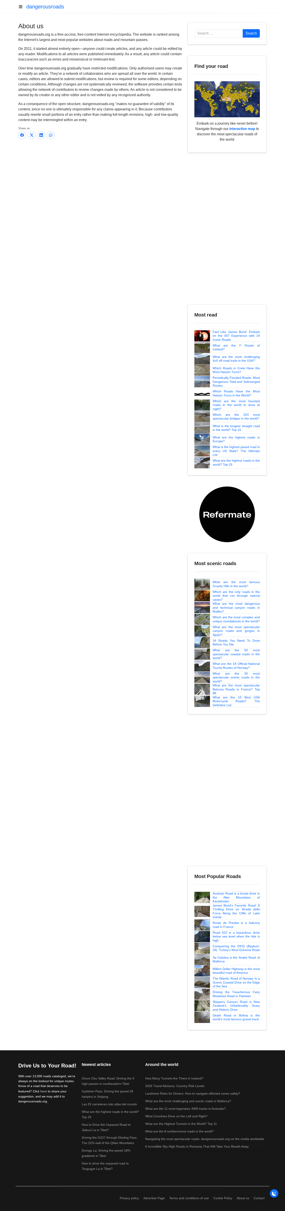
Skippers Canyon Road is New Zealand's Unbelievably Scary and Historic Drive (236, 1005)
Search (251, 33)
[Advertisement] (100, 177)
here (43, 1091)
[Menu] (22, 6)
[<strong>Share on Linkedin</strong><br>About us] (41, 135)
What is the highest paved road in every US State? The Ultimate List (236, 450)
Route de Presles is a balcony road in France (236, 925)
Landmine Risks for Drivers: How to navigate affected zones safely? (192, 1093)
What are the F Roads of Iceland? (236, 347)
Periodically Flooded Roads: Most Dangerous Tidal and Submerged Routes (236, 381)
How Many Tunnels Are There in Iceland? (174, 1078)
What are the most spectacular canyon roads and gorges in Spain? (236, 631)
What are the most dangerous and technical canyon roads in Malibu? (236, 607)
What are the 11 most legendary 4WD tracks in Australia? (185, 1108)
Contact (259, 1198)
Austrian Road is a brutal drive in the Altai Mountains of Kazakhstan (236, 897)
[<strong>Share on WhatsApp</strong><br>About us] (51, 135)
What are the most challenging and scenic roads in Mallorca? (188, 1101)
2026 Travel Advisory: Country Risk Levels (174, 1086)
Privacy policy (129, 1198)
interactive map (242, 129)
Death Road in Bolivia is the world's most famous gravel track (236, 1017)
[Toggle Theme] (274, 1193)
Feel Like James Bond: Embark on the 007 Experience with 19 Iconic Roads (236, 335)
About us (243, 1198)
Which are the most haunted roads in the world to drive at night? (236, 405)
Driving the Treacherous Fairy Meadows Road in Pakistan (236, 994)
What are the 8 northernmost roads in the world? (179, 1131)
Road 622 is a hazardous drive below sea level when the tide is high (236, 936)
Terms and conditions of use (189, 1198)
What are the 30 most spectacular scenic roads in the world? (236, 677)
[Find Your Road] (227, 99)
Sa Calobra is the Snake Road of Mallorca (236, 959)
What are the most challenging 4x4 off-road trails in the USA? (236, 359)
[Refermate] (227, 514)
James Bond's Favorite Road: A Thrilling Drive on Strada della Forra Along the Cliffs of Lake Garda (236, 911)
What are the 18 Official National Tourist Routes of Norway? (236, 665)
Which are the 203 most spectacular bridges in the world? (236, 416)
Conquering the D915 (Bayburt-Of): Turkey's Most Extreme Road (236, 948)
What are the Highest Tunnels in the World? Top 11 (181, 1124)
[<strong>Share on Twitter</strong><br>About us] (31, 135)
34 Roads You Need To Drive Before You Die (236, 642)
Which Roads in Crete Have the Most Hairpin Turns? (236, 370)
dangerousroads (45, 7)
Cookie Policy (222, 1198)
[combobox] (218, 33)
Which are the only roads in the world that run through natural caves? (236, 595)
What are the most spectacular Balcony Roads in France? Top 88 (236, 689)
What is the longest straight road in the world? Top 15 (236, 428)
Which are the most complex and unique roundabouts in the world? (236, 619)
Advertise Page (154, 1198)
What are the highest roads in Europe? (236, 439)
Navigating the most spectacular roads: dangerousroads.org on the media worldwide (204, 1139)
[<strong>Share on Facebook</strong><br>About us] (22, 135)
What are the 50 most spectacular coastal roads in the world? (236, 654)
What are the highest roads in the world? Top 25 (236, 462)
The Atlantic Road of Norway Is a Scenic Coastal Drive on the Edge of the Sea (236, 982)
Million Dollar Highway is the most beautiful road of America (236, 971)
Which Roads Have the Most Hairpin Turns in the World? (236, 393)
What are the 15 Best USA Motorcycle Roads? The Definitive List (236, 701)
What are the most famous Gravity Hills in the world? (236, 584)
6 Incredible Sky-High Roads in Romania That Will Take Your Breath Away (197, 1146)
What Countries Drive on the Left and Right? (176, 1116)
